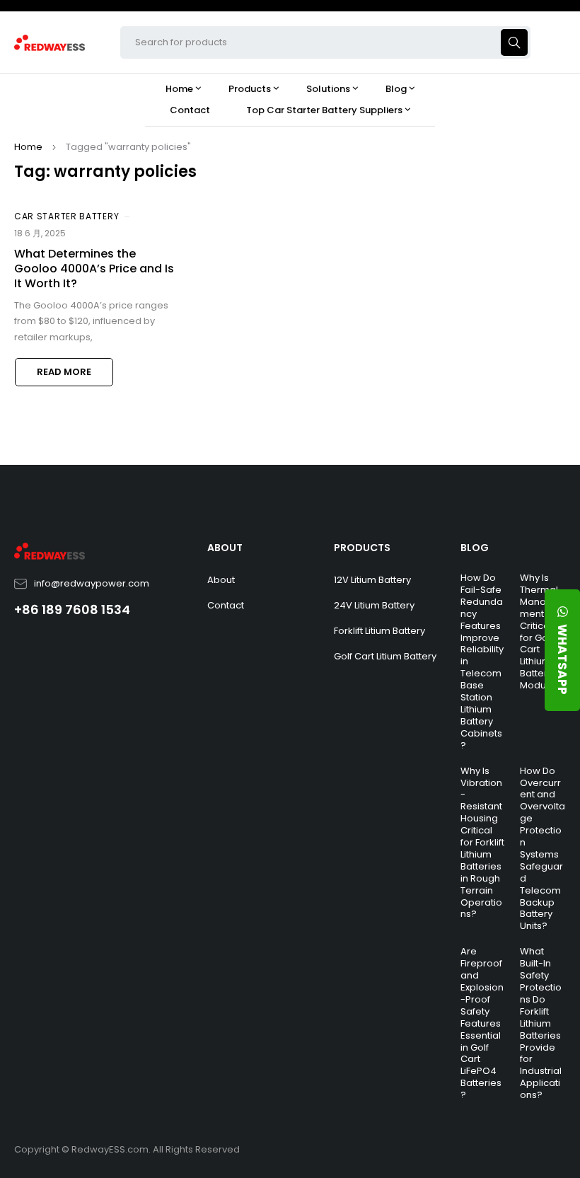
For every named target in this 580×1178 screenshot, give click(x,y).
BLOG (474, 548)
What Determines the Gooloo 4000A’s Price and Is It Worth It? (94, 268)
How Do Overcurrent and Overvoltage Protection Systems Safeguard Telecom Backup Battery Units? (542, 848)
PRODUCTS (362, 548)
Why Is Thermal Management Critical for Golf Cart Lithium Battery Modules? (542, 631)
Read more (64, 372)
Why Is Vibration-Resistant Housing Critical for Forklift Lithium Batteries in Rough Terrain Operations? (482, 842)
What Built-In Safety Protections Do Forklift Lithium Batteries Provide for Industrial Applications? (541, 1023)
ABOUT (225, 548)
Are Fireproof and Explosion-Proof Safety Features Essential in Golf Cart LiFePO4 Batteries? (482, 1023)
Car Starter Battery (66, 216)
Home (28, 147)
